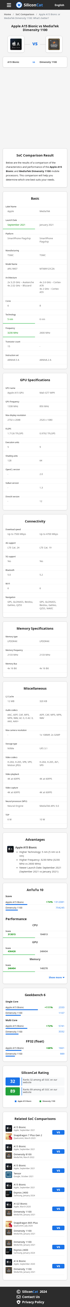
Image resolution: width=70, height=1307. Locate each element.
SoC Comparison (25, 14)
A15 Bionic (13, 62)
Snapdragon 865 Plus (26, 1222)
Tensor (17, 1173)
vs (58, 1132)
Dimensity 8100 (23, 1154)
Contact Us (31, 1297)
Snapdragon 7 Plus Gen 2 (28, 1135)
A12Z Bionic (20, 1203)
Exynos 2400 (21, 1192)
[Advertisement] (35, 109)
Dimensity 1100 (48, 62)
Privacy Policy (33, 1302)
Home (7, 14)
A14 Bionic (20, 1261)
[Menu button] (9, 5)
